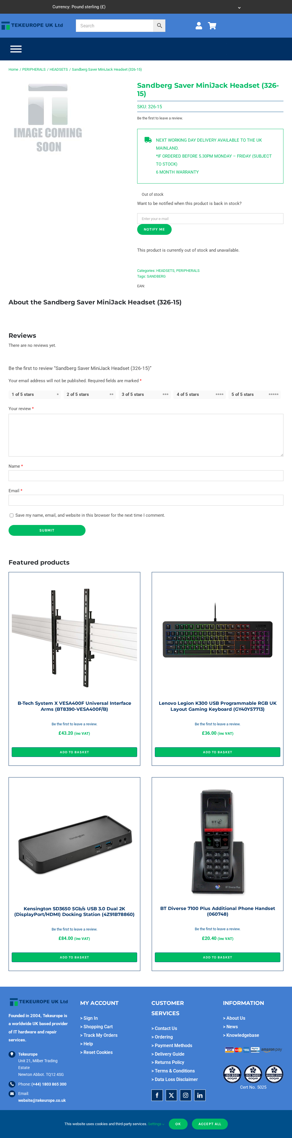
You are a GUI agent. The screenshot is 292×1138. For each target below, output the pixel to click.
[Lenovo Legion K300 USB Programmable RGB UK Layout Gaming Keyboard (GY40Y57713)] (217, 579)
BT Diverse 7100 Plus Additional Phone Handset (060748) (217, 911)
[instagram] (185, 1095)
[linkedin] (200, 1095)
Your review (21, 408)
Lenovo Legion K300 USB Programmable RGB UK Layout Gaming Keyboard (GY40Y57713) (218, 706)
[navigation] (145, 7)
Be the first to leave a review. (160, 118)
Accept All (209, 1124)
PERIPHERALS (188, 270)
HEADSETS (165, 270)
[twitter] (171, 1095)
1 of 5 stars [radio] (23, 394)
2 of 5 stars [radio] (78, 394)
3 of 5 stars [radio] (133, 394)
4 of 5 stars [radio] (188, 394)
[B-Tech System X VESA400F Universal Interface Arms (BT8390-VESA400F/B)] (74, 579)
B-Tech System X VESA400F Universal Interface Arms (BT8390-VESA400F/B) (74, 706)
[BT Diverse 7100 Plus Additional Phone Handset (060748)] (217, 784)
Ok (178, 1124)
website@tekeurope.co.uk (42, 1100)
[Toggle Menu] (16, 49)
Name (16, 466)
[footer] (32, 22)
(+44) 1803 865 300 (48, 1084)
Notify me (154, 229)
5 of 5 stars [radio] (243, 394)
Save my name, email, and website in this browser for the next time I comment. (90, 515)
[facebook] (157, 1095)
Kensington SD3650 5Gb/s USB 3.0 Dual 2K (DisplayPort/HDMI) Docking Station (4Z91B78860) (74, 911)
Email (15, 490)
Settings (155, 1124)
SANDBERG (156, 276)
